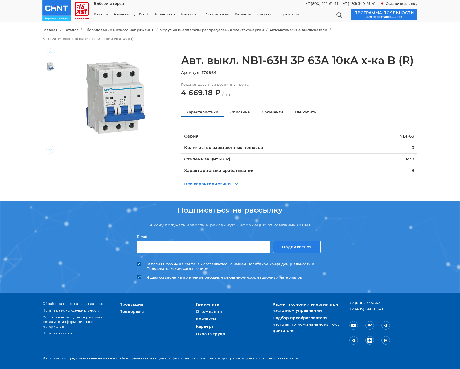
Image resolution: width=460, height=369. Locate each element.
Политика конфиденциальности (71, 310)
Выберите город (109, 4)
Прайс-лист (291, 14)
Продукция (131, 304)
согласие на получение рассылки (191, 277)
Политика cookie (58, 333)
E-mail (142, 236)
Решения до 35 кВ (131, 14)
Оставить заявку (402, 3)
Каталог (101, 14)
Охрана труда (210, 333)
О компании (217, 14)
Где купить (191, 14)
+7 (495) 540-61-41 (359, 3)
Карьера (243, 14)
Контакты (265, 14)
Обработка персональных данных (73, 304)
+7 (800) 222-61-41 (322, 3)
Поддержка (164, 14)
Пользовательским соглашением (177, 269)
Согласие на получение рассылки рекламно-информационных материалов (73, 322)
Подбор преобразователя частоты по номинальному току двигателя (306, 324)
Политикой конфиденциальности (279, 264)
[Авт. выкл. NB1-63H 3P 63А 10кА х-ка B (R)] (115, 97)
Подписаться (297, 246)
